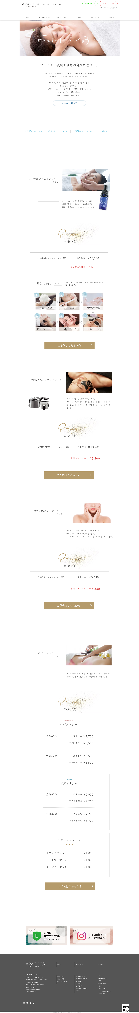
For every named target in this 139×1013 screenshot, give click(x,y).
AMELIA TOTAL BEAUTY (33, 974)
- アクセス (78, 983)
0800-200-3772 (105, 8)
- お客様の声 (79, 986)
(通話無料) (113, 7)
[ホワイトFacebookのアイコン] (30, 1003)
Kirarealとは (60, 976)
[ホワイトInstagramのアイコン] (27, 1003)
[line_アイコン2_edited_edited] (24, 1003)
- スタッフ (78, 981)
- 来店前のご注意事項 (81, 988)
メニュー (100, 976)
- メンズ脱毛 (101, 993)
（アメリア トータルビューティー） (36, 977)
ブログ (78, 991)
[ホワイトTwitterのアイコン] (33, 1003)
